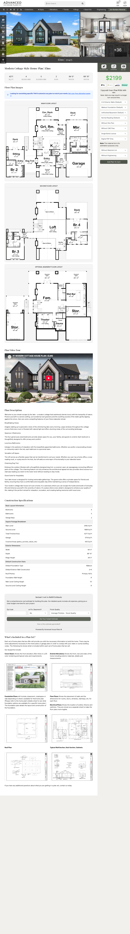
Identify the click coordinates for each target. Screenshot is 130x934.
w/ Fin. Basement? (35, 609)
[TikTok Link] (17, 10)
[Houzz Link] (21, 10)
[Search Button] (82, 3)
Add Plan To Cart (113, 162)
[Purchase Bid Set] (123, 66)
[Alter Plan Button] (103, 66)
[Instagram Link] (7, 10)
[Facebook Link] (14, 10)
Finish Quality (55, 609)
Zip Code (10, 609)
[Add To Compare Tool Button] (113, 66)
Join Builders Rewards (117, 9)
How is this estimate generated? (48, 624)
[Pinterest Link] (4, 10)
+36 (118, 49)
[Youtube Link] (10, 10)
